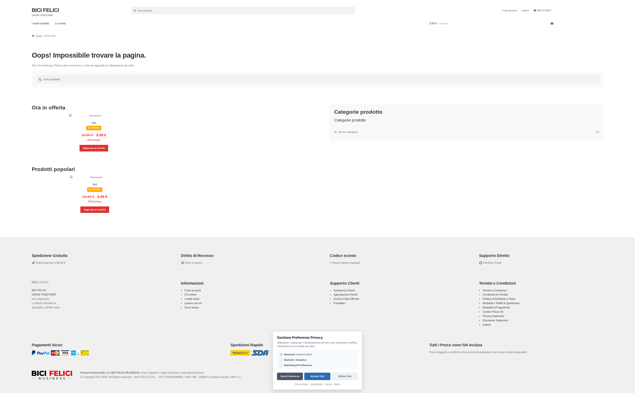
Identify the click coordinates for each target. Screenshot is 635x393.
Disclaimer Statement (495, 320)
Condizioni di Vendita (495, 294)
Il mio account (509, 10)
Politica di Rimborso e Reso (499, 298)
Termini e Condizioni (495, 290)
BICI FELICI (45, 10)
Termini (328, 384)
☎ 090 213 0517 (542, 10)
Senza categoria (348, 132)
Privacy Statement (493, 316)
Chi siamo (190, 294)
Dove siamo (192, 307)
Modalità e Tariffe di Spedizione (501, 303)
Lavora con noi (193, 303)
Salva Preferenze (289, 376)
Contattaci (339, 303)
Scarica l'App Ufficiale (346, 298)
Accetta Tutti (317, 376)
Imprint (487, 324)
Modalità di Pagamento (496, 307)
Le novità (60, 23)
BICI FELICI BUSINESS (125, 372)
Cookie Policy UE (493, 311)
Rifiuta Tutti (344, 376)
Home (39, 35)
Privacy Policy (301, 384)
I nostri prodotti (40, 23)
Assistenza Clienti (344, 290)
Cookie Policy (316, 384)
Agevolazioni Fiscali (345, 294)
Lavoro (525, 10)
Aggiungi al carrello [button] (94, 148)
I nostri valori (192, 298)
